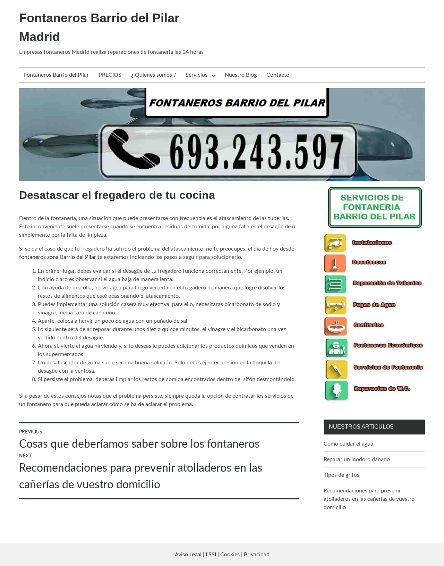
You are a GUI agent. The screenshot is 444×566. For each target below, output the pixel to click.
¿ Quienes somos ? (153, 75)
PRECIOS (110, 75)
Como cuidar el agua (348, 444)
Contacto (277, 75)
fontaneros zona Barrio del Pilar (57, 257)
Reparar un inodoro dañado (357, 459)
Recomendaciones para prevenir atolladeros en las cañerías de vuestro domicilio (369, 499)
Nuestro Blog (241, 75)
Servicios (196, 75)
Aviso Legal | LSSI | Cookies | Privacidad (222, 554)
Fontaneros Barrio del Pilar (56, 75)
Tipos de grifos (341, 475)
